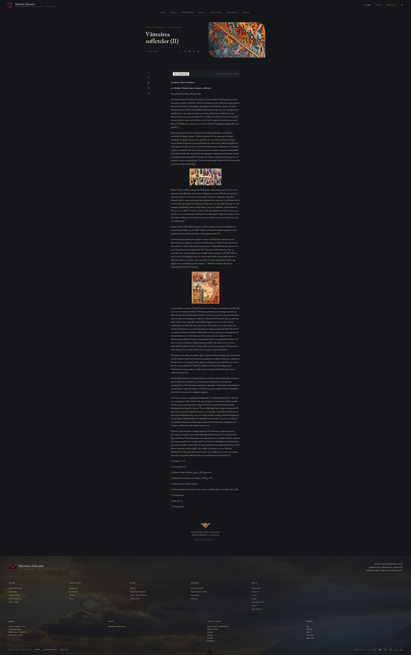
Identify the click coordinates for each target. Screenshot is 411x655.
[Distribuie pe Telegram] (198, 51)
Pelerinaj (246, 12)
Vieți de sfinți (13, 592)
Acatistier (210, 638)
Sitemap (309, 629)
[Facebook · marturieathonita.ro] (370, 650)
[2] (178, 127)
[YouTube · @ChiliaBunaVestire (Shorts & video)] (380, 650)
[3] (219, 233)
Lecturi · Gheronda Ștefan (138, 595)
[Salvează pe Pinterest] (189, 51)
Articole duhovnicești (155, 27)
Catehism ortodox (14, 595)
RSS (308, 626)
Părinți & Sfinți (216, 12)
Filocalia (210, 635)
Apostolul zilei (73, 592)
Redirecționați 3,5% (257, 602)
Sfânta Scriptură (187, 12)
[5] (226, 349)
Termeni (37, 649)
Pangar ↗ (254, 605)
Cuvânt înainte (255, 588)
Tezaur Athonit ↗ (256, 609)
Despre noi (254, 592)
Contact (253, 595)
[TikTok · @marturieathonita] (385, 650)
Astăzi (162, 12)
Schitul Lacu (194, 599)
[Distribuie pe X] (185, 51)
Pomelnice (210, 641)
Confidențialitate (50, 649)
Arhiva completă (14, 602)
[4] (197, 266)
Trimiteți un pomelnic (205, 539)
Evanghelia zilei (73, 588)
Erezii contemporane (15, 599)
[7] (203, 441)
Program (378, 5)
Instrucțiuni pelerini (197, 588)
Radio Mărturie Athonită (137, 592)
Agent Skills (310, 638)
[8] (181, 452)
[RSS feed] (400, 650)
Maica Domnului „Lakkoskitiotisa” (218, 626)
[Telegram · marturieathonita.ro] (390, 650)
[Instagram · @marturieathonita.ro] (375, 650)
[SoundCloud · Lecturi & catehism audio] (395, 650)
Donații (253, 599)
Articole (201, 12)
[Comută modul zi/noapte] (402, 5)
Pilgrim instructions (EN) (199, 592)
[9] (229, 455)
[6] (187, 372)
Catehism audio (135, 599)
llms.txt (309, 632)
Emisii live (133, 588)
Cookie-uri (64, 649)
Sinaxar (71, 599)
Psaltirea (173, 12)
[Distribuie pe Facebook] (181, 51)
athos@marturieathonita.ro (117, 626)
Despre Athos (195, 595)
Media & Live (232, 12)
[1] (202, 116)
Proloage (72, 595)
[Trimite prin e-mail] (194, 51)
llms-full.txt (310, 635)
